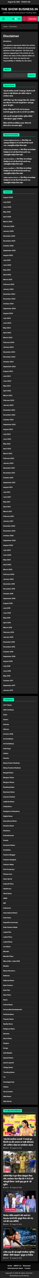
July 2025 (7, 260)
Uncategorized (8, 1082)
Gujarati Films (8, 884)
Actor (5, 715)
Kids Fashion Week (10, 927)
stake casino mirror (11, 177)
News (5, 1000)
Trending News (9, 1072)
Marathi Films (8, 956)
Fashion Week (8, 864)
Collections (7, 806)
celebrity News (8, 801)
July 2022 (7, 434)
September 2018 (9, 656)
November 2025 (9, 241)
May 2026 (7, 212)
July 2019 (6, 608)
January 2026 (8, 231)
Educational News (10, 821)
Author (5, 753)
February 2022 (8, 458)
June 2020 (7, 555)
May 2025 (7, 270)
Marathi (6, 951)
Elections (6, 831)
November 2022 (9, 415)
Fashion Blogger (9, 855)
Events (5, 840)
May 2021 (6, 502)
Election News (8, 826)
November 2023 (9, 357)
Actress (6, 724)
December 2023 (9, 352)
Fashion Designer (9, 860)
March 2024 (7, 337)
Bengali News (8, 773)
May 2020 (7, 560)
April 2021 (7, 507)
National (6, 975)
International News (10, 913)
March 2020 (7, 569)
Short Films (7, 1038)
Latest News (7, 942)
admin (7, 1148)
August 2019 (8, 603)
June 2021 (7, 497)
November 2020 (9, 531)
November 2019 (9, 589)
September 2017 (9, 685)
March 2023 (7, 395)
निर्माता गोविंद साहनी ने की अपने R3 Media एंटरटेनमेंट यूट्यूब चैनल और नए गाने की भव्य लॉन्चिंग (18, 1218)
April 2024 (7, 333)
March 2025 (7, 279)
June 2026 (7, 207)
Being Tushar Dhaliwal (11, 763)
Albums (6, 729)
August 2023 (8, 371)
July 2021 (6, 492)
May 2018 (6, 676)
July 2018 (6, 666)
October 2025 (8, 246)
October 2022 (8, 419)
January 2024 (8, 347)
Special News (8, 1058)
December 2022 (9, 410)
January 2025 (8, 289)
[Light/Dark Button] (14, 19)
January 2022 (8, 463)
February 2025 (8, 284)
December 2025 (9, 236)
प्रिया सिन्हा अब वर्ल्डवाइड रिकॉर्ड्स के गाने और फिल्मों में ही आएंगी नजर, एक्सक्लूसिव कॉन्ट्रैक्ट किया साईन (18, 142)
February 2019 (8, 632)
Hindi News (7, 893)
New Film (6, 990)
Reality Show (8, 1024)
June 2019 (7, 613)
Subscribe (32, 19)
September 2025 (9, 250)
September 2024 (9, 308)
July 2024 (7, 318)
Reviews (6, 1034)
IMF (4, 903)
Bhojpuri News (8, 782)
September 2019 (9, 598)
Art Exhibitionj (8, 744)
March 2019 (7, 627)
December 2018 (9, 642)
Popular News (8, 1019)
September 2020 (9, 540)
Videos (5, 1087)
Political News (8, 1014)
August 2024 (8, 313)
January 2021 (8, 521)
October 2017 (8, 680)
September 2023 (9, 366)
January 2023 (8, 405)
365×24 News (8, 710)
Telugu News (8, 1067)
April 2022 (7, 449)
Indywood (7, 908)
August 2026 (8, 197)
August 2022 (8, 429)
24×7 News (7, 705)
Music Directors (9, 971)
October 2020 (8, 535)
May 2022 (7, 444)
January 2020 (8, 579)
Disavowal (26, 1266)
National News (8, 980)
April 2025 (7, 275)
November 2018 (9, 647)
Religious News (9, 1029)
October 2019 (8, 594)
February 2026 (8, 226)
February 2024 (8, 342)
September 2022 (9, 424)
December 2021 (9, 468)
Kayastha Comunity (10, 922)
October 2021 (8, 478)
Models (6, 966)
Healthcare (7, 889)
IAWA (5, 898)
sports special (8, 1063)
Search (7, 69)
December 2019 (9, 584)
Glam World (7, 879)
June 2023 (7, 381)
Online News (8, 1005)
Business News (9, 792)
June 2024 (7, 323)
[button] (3, 19)
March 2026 (7, 221)
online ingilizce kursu (12, 140)
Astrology (7, 748)
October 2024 (8, 304)
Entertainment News (15, 1268)
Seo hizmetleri (9, 159)
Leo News (7, 946)
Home (10, 1266)
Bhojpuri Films (8, 777)
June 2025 (7, 265)
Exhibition (7, 850)
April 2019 (7, 623)
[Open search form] (19, 19)
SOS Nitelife (7, 1053)
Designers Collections (11, 811)
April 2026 (7, 217)
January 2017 (8, 690)
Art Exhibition (8, 739)
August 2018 (8, 661)
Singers (6, 1043)
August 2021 (8, 487)
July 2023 (7, 376)
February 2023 (8, 400)
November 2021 (9, 473)
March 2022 (7, 453)
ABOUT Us (17, 1266)
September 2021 (9, 482)
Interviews (7, 918)
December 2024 (9, 294)
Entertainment (8, 835)
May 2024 (7, 328)
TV (4, 1077)
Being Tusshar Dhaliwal (12, 768)
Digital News (8, 816)
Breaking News (8, 787)
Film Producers (9, 869)
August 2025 (8, 255)
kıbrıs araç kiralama (11, 149)
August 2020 (8, 545)
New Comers (8, 985)
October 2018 (8, 652)
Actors (5, 719)
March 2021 (7, 511)
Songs (5, 1048)
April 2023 (7, 391)
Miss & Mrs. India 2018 (11, 961)
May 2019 (6, 618)
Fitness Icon (7, 874)
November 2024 (9, 299)
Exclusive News (9, 845)
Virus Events (8, 1091)
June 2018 (7, 671)
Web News (7, 1096)
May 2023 (7, 386)
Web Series (7, 1101)
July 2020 (7, 550)
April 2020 (7, 564)
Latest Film (7, 932)
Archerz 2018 (8, 734)
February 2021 (8, 516)
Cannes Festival (9, 797)
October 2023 (8, 362)
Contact (27, 1268)
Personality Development (12, 1009)
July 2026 (7, 202)
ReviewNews (14, 1276)
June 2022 (7, 439)
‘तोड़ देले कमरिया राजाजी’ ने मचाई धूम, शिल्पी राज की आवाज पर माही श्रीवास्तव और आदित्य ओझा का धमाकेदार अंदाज (19, 93)
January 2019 (8, 637)
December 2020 (9, 526)
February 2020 (8, 574)
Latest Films (7, 937)
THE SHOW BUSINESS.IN (19, 9)
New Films (7, 995)
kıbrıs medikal (9, 168)
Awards (6, 758)
